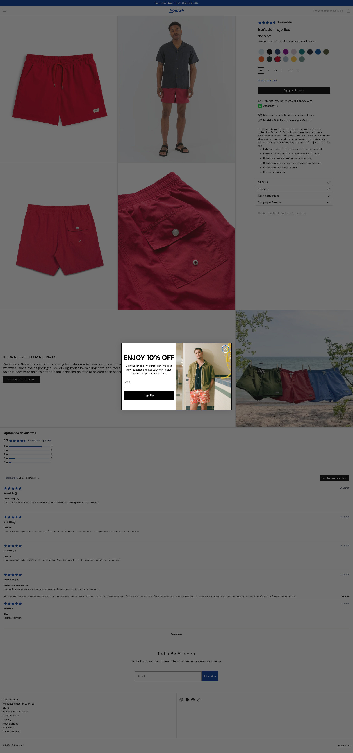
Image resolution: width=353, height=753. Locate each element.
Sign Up (149, 395)
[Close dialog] (225, 349)
